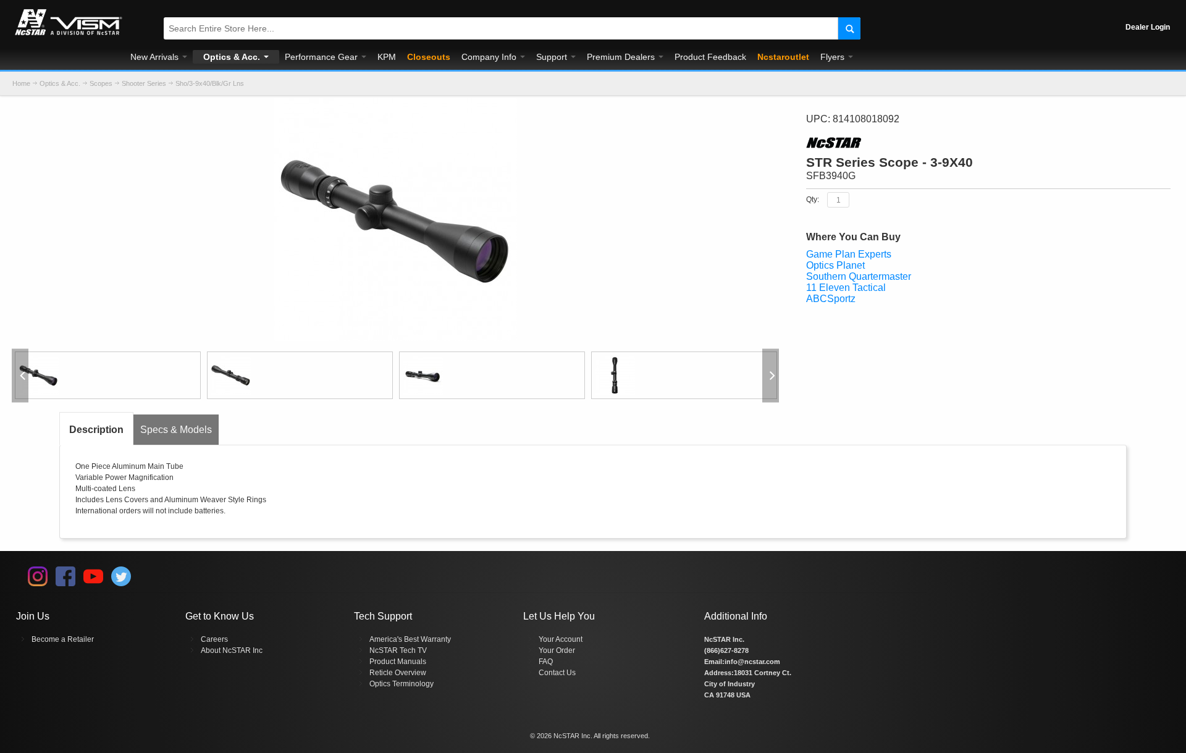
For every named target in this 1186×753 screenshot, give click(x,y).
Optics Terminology (401, 683)
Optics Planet (835, 265)
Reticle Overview (397, 672)
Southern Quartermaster (858, 276)
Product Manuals (397, 661)
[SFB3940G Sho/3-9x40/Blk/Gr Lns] (108, 375)
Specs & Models (176, 429)
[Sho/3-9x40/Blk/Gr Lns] (395, 103)
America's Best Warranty (410, 639)
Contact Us (557, 672)
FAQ (546, 661)
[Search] (849, 28)
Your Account (560, 639)
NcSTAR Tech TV (398, 650)
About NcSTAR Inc (232, 650)
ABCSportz (831, 298)
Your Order (557, 650)
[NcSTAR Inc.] (68, 35)
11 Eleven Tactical (846, 287)
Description (96, 429)
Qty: (812, 199)
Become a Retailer (63, 639)
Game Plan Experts (848, 254)
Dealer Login (1147, 27)
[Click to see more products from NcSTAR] (988, 142)
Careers (214, 639)
